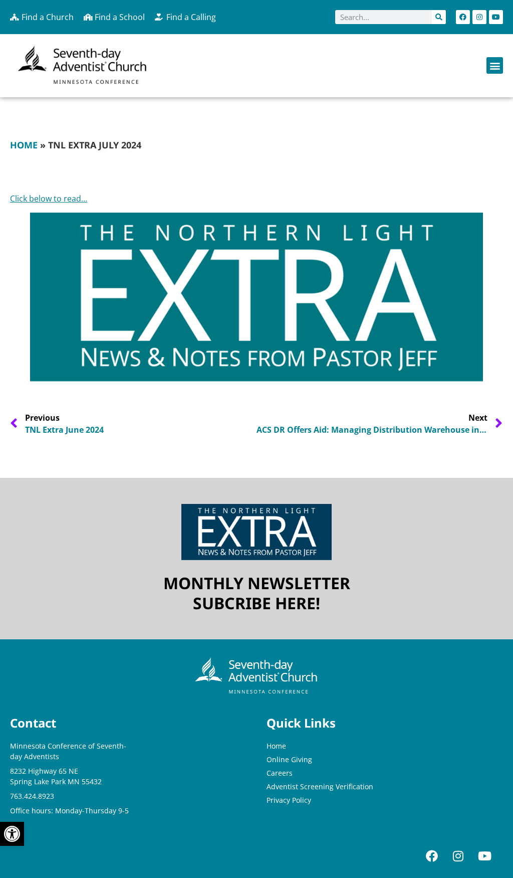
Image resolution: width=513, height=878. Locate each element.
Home (24, 145)
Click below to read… (48, 198)
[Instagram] (479, 17)
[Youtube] (496, 17)
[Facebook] (463, 17)
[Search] (439, 17)
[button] (494, 65)
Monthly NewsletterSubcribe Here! (256, 593)
